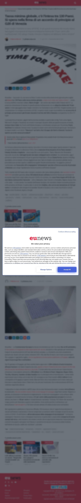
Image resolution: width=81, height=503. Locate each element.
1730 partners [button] (16, 248)
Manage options (46, 269)
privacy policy (66, 263)
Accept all (67, 269)
